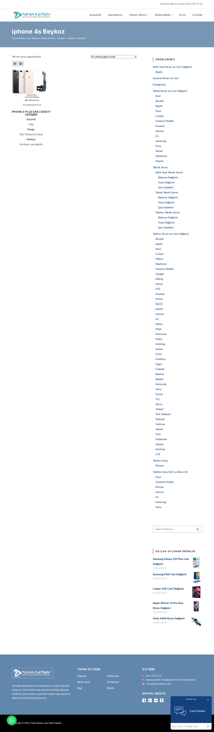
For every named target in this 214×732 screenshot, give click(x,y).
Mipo (158, 329)
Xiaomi (159, 161)
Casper (159, 116)
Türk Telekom (163, 414)
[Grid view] (15, 64)
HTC (158, 289)
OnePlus (160, 359)
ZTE (157, 454)
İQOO (159, 304)
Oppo (158, 364)
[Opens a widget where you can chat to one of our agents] (191, 713)
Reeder (159, 379)
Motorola (161, 334)
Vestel (159, 151)
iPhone (159, 465)
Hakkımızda (115, 15)
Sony (158, 146)
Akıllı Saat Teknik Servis (169, 172)
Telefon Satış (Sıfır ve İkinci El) (170, 472)
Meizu (159, 324)
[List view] (21, 64)
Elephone (160, 264)
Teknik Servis (137, 15)
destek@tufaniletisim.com (159, 684)
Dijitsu (159, 259)
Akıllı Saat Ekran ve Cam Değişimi (172, 67)
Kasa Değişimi (166, 182)
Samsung (160, 141)
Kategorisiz (159, 84)
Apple (158, 72)
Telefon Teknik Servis (167, 212)
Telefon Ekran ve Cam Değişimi (171, 234)
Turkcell (160, 419)
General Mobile (164, 121)
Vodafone (161, 156)
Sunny (159, 394)
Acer (158, 96)
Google (159, 274)
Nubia (159, 349)
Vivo (158, 434)
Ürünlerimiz (163, 15)
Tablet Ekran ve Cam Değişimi (170, 91)
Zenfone (160, 449)
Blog (182, 15)
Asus (158, 111)
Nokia (158, 339)
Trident (159, 409)
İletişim (197, 15)
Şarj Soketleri (166, 187)
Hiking (159, 279)
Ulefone (160, 424)
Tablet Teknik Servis (166, 192)
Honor (159, 284)
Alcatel (159, 101)
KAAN (159, 309)
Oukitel (159, 369)
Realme (159, 374)
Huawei (160, 126)
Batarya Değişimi (168, 177)
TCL (157, 399)
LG (157, 136)
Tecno (158, 404)
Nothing (160, 344)
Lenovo (159, 131)
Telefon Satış (160, 460)
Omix (158, 354)
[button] (12, 720)
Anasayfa (95, 15)
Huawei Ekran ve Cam (166, 78)
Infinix (159, 299)
